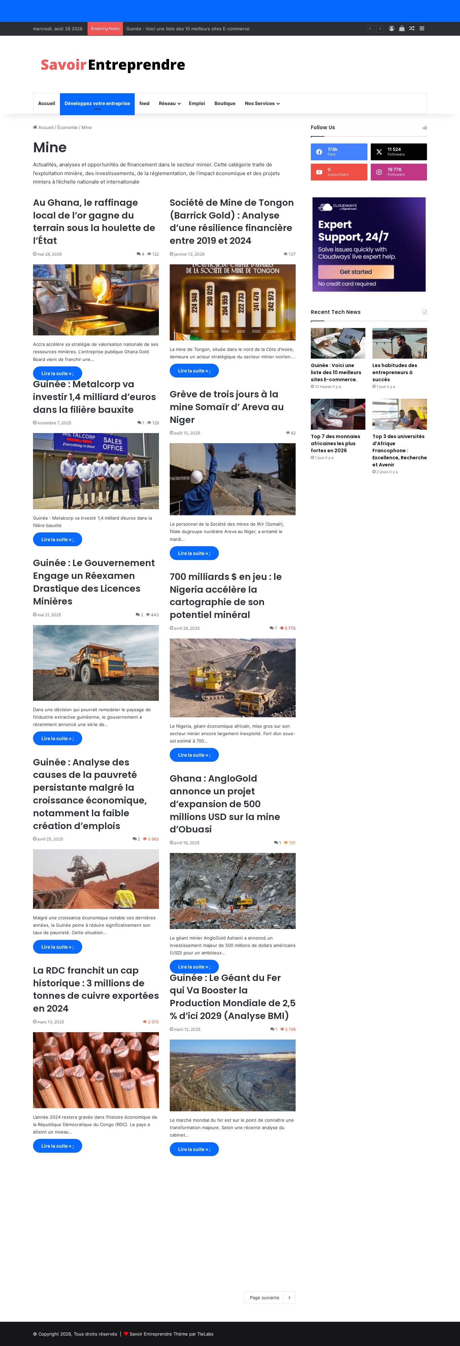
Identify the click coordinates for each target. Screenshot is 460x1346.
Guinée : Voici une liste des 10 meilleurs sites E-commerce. (336, 372)
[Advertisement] (164, 1220)
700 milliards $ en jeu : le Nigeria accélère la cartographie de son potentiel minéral (226, 595)
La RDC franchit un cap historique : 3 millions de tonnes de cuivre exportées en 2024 (96, 989)
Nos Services (260, 103)
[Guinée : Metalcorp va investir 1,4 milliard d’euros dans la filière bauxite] (96, 471)
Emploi (197, 103)
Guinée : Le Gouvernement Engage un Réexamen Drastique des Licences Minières (94, 582)
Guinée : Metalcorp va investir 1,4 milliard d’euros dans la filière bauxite (94, 397)
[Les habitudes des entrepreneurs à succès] (399, 343)
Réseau (167, 103)
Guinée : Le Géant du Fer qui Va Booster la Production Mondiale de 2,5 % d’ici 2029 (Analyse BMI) (233, 997)
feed (144, 103)
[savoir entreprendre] (116, 64)
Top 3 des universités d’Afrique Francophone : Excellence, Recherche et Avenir (399, 450)
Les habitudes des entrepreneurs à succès (171, 28)
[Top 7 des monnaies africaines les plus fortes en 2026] (338, 414)
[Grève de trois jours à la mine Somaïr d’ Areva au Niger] (233, 479)
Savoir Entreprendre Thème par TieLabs (171, 1334)
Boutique (225, 103)
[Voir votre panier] (402, 28)
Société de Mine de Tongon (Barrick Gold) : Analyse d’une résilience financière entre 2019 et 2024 (232, 221)
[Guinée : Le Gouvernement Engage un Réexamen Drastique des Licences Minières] (96, 663)
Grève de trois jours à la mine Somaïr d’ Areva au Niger (227, 407)
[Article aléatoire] (412, 28)
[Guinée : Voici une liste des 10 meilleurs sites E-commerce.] (338, 343)
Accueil (46, 103)
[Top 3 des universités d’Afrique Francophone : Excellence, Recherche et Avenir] (399, 414)
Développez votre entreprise (97, 103)
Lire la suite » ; (57, 373)
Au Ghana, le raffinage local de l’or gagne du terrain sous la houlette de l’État (94, 221)
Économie (67, 127)
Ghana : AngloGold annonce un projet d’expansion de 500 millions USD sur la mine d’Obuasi (225, 803)
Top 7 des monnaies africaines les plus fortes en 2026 (335, 443)
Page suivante (265, 1297)
